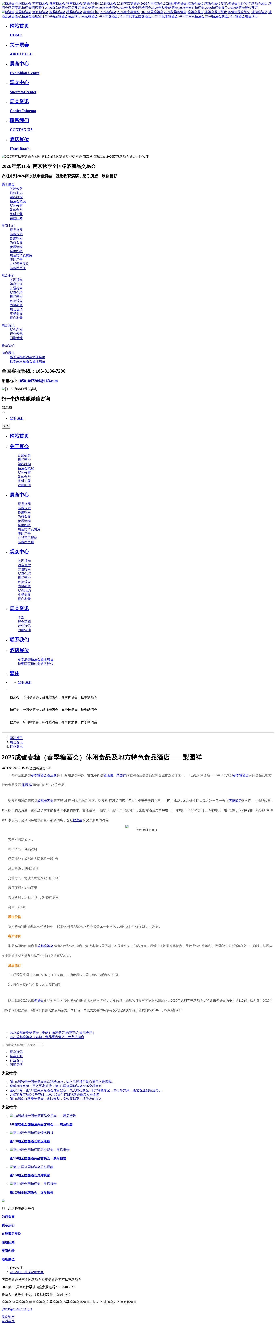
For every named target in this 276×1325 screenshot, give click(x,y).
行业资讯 (16, 746)
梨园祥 (121, 775)
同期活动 (16, 1064)
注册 (20, 418)
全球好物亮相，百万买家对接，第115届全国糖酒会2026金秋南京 (56, 1086)
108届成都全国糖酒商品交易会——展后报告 (41, 1124)
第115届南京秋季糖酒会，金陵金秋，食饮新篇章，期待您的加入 (56, 1098)
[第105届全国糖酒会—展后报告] (33, 1183)
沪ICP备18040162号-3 (17, 1309)
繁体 (5, 426)
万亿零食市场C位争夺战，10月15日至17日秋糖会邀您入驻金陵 (54, 1094)
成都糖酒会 (45, 800)
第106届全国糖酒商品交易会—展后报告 (38, 1158)
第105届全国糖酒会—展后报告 (31, 1192)
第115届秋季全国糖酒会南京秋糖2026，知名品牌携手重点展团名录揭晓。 (62, 1081)
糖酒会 (77, 820)
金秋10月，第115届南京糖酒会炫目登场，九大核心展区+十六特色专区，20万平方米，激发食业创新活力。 (86, 1090)
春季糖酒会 (39, 775)
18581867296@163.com (38, 381)
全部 (21, 617)
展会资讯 (16, 742)
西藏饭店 (235, 800)
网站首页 (19, 436)
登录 (13, 418)
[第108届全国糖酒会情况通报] (31, 1132)
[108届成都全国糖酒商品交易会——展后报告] (43, 1115)
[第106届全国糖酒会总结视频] (31, 1167)
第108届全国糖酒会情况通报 (30, 1141)
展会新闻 (16, 1056)
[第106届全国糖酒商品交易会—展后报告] (40, 1149)
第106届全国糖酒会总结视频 (30, 1175)
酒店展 (52, 775)
